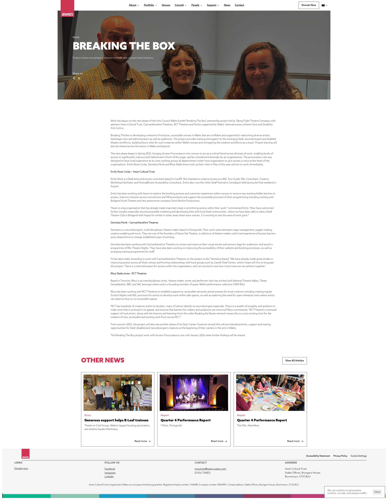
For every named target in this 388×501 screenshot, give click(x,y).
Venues (166, 5)
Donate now (21, 468)
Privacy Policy (340, 456)
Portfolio (149, 5)
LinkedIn (109, 477)
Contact (239, 5)
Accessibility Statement (318, 456)
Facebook (110, 469)
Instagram (110, 473)
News (227, 5)
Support (211, 5)
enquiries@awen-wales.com (210, 469)
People (195, 5)
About (132, 5)
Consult (179, 5)
